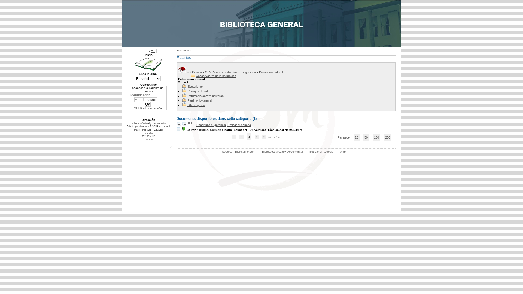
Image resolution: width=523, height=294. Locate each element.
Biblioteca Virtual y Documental (282, 151)
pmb (343, 151)
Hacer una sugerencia (211, 125)
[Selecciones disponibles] (191, 125)
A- (145, 50)
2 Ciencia (196, 72)
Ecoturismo (195, 86)
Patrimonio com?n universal (206, 95)
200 (387, 137)
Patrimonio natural (271, 72)
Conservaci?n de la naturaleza (216, 76)
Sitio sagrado (196, 105)
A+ (153, 51)
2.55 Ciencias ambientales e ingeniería (230, 72)
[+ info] (178, 129)
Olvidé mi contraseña (148, 108)
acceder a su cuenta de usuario (147, 89)
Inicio (149, 55)
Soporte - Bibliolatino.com (238, 151)
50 (366, 137)
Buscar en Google (321, 151)
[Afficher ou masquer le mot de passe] (152, 100)
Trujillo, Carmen (210, 129)
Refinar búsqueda (239, 125)
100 (376, 137)
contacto (148, 139)
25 (356, 137)
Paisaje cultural (198, 91)
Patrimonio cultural (200, 100)
